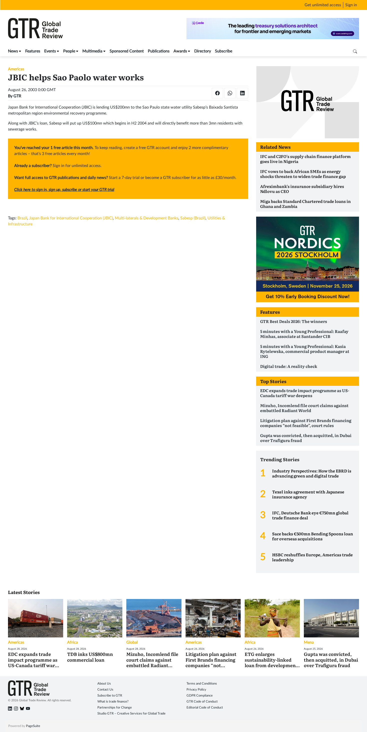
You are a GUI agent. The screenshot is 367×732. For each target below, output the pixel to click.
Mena (309, 642)
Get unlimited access (323, 5)
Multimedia (92, 51)
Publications (159, 51)
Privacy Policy (196, 689)
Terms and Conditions (201, 683)
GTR (17, 96)
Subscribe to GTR (109, 695)
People (69, 51)
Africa (72, 642)
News (13, 51)
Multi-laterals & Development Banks (146, 218)
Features (32, 51)
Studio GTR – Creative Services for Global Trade (131, 713)
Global (132, 642)
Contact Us (105, 689)
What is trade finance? (113, 701)
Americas (16, 69)
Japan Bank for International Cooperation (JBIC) (71, 218)
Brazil (22, 218)
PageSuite (33, 726)
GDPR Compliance (199, 695)
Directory (202, 51)
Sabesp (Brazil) (192, 218)
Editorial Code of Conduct (204, 707)
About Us (104, 683)
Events (50, 51)
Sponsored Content (127, 51)
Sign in (351, 5)
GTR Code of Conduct (202, 701)
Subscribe (223, 51)
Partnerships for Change (114, 707)
